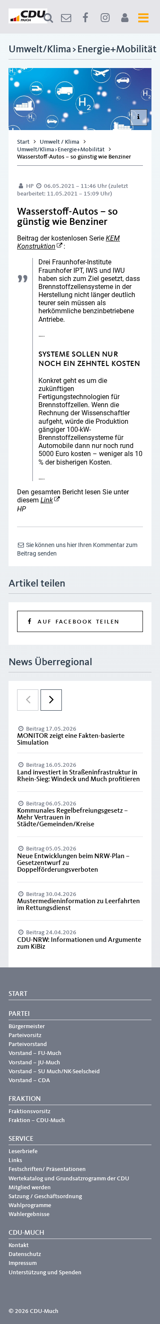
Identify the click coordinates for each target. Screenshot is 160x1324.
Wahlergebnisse (29, 1214)
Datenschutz (25, 1254)
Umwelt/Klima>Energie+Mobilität (61, 150)
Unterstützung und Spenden (45, 1273)
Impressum (23, 1263)
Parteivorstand (28, 1044)
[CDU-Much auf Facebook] (85, 17)
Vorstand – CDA (29, 1080)
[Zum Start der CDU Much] (28, 21)
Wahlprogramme (30, 1205)
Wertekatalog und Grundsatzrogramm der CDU (69, 1179)
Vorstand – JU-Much (34, 1063)
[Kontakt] (66, 17)
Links (15, 1160)
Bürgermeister (27, 1026)
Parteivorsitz (25, 1035)
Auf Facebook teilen (76, 622)
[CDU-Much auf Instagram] (105, 17)
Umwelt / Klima (59, 142)
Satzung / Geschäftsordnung (45, 1196)
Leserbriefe (23, 1151)
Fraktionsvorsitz (29, 1111)
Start (23, 142)
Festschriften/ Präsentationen (47, 1169)
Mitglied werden (30, 1188)
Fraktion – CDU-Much (37, 1120)
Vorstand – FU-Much (35, 1053)
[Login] (124, 17)
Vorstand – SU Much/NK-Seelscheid (54, 1072)
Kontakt (19, 1245)
